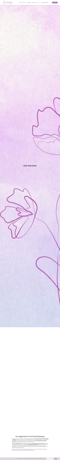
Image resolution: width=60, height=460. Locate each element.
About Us (24, 2)
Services (38, 2)
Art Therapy (29, 2)
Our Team (33, 2)
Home (20, 2)
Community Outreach (44, 2)
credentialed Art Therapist (27, 443)
